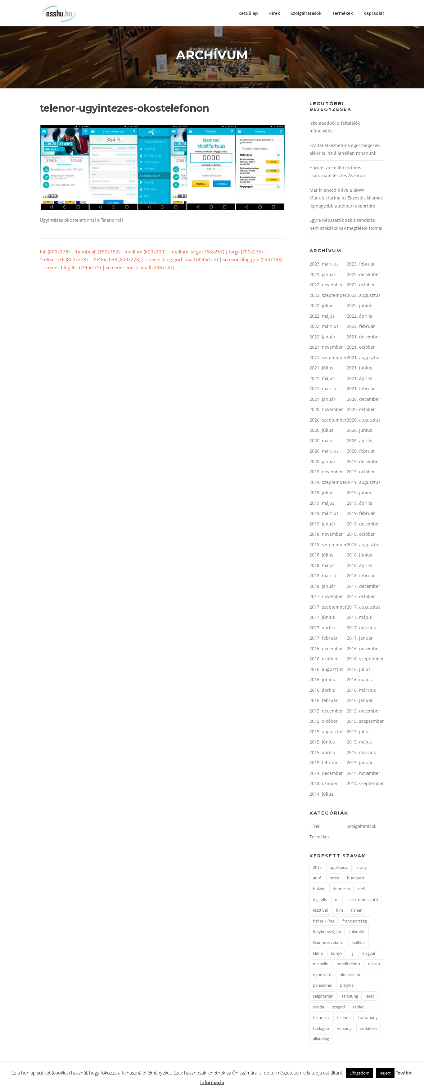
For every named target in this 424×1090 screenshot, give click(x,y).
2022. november (326, 285)
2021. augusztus (364, 357)
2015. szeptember (365, 721)
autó (317, 878)
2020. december (363, 399)
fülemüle (357, 931)
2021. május (322, 378)
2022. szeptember (328, 295)
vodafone (368, 1028)
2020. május (322, 441)
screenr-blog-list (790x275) (72, 267)
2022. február (361, 326)
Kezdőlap (248, 13)
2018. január (322, 586)
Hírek (274, 13)
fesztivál (320, 910)
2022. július (321, 305)
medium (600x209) (144, 251)
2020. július (321, 430)
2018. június (359, 555)
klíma (318, 953)
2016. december (326, 648)
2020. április (359, 441)
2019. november (326, 472)
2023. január (322, 274)
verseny (344, 1028)
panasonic (322, 985)
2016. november (363, 648)
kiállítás (358, 942)
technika (321, 1017)
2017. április (322, 628)
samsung (349, 996)
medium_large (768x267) (197, 251)
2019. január (322, 524)
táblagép (321, 1028)
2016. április (322, 690)
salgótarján (323, 996)
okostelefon (351, 974)
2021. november (326, 347)
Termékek (342, 13)
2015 (317, 867)
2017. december (363, 586)
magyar (369, 953)
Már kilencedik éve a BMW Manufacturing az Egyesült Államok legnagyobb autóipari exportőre (346, 198)
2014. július (321, 794)
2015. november (363, 711)
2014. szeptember (365, 783)
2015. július (359, 732)
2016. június (322, 679)
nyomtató (322, 974)
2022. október (361, 285)
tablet (358, 1007)
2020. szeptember (328, 420)
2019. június (359, 492)
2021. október (361, 347)
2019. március (324, 513)
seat (370, 996)
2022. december (363, 274)
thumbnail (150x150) (97, 251)
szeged (338, 1007)
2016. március (361, 690)
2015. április (322, 752)
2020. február (361, 451)
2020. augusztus (364, 420)
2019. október (361, 472)
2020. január (322, 461)
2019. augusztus (364, 482)
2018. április (359, 565)
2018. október (361, 534)
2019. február (361, 513)
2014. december (326, 773)
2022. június (359, 305)
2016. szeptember (365, 659)
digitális (320, 899)
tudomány (368, 1017)
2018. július (321, 555)
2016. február (323, 700)
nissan (374, 964)
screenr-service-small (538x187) (140, 267)
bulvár (319, 888)
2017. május (359, 617)
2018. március (324, 576)
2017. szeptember (328, 607)
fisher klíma (323, 921)
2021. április (359, 378)
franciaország (354, 921)
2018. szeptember (328, 544)
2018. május (322, 565)
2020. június (359, 430)
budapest (356, 878)
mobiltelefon (348, 964)
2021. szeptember (328, 357)
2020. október (361, 409)
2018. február (361, 576)
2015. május (359, 742)
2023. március (324, 264)
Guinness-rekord (328, 942)
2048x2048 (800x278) (116, 259)
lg (352, 953)
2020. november (326, 409)
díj (337, 899)
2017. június (322, 617)
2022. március (324, 326)
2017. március (361, 628)
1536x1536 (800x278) (64, 259)
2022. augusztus (364, 295)
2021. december (363, 337)
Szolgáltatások (306, 13)
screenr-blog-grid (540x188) (252, 259)
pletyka (347, 985)
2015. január (360, 763)
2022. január (322, 337)
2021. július (321, 368)
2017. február (323, 638)
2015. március (361, 752)
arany (361, 867)
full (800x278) (55, 251)
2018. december (363, 524)
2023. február (361, 264)
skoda (318, 1007)
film (339, 910)
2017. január (360, 638)
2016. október (323, 659)
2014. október (323, 783)
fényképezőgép (327, 931)
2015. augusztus (326, 732)
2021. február (361, 388)
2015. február (323, 763)
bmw (334, 878)
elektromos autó (362, 899)
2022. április (359, 316)
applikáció (339, 867)
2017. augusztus (364, 607)
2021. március (324, 388)
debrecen (341, 888)
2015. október (323, 721)
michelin (320, 964)
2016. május (359, 679)
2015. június (322, 742)
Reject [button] (385, 1073)
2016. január (360, 700)
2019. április (359, 503)
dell (361, 888)
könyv (336, 953)
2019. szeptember (328, 482)
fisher (356, 910)
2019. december (363, 461)
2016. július (359, 669)
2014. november (363, 773)
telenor (343, 1017)
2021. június (359, 368)
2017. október (361, 596)
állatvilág (321, 1039)
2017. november (326, 596)
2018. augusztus (364, 544)
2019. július (321, 492)
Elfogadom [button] (359, 1073)
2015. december (326, 711)
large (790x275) (246, 251)
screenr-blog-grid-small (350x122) (181, 259)
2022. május (322, 316)
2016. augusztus (326, 669)
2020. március (324, 451)
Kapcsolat (373, 13)
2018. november (326, 534)
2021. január (322, 399)
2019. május (322, 503)
